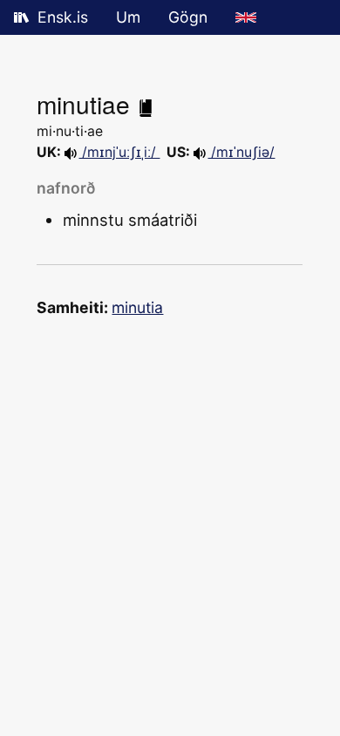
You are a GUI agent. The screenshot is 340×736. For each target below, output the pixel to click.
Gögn (187, 17)
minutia (137, 307)
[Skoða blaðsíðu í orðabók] (145, 103)
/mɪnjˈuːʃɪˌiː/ (119, 152)
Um (128, 17)
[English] (245, 17)
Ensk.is (62, 17)
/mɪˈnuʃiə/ (241, 152)
